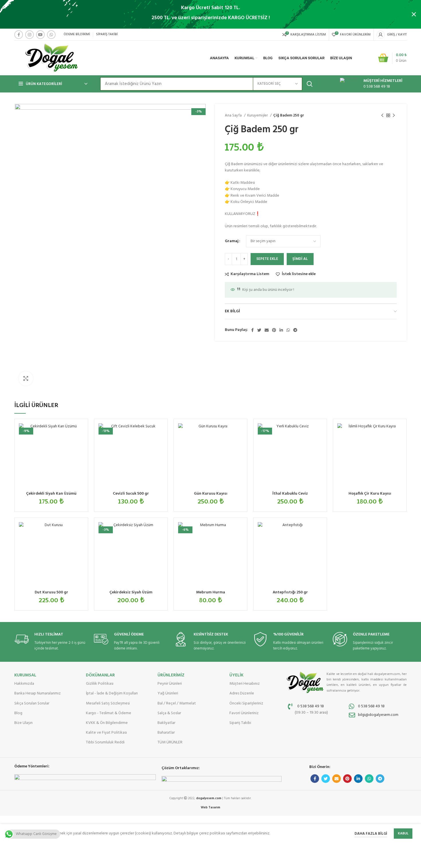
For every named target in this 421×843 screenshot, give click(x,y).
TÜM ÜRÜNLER (170, 742)
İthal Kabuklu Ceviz (290, 493)
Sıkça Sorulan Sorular (31, 703)
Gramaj (232, 241)
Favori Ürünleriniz (244, 713)
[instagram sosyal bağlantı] (29, 34)
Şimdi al (300, 259)
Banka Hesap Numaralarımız (37, 693)
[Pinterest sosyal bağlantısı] (274, 330)
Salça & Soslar (169, 713)
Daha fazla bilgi (371, 834)
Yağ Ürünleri (168, 693)
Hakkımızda (24, 683)
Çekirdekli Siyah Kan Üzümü (51, 493)
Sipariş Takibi (240, 723)
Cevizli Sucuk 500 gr (131, 493)
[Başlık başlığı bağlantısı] (202, 14)
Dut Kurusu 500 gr (51, 592)
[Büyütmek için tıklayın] (26, 378)
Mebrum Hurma (210, 592)
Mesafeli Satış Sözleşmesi (108, 703)
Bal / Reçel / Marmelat (177, 703)
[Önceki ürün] (382, 116)
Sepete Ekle (267, 259)
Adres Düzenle (241, 693)
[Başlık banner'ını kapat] (414, 14)
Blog (18, 713)
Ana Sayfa (234, 115)
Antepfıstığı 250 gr (290, 592)
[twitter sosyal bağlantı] (259, 330)
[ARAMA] (309, 83)
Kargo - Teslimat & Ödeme (108, 713)
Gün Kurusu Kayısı (210, 493)
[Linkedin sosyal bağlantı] (281, 330)
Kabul (403, 833)
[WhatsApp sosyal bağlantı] (51, 34)
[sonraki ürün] (394, 116)
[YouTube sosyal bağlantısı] (40, 34)
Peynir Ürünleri (170, 683)
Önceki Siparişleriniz (246, 703)
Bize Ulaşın (23, 723)
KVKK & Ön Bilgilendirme (107, 723)
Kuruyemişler (258, 115)
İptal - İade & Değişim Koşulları (112, 693)
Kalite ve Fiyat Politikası (106, 732)
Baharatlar (166, 732)
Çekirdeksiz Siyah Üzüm (130, 592)
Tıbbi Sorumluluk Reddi (105, 742)
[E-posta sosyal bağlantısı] (266, 330)
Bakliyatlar (166, 723)
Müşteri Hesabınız (244, 683)
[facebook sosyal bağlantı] (18, 34)
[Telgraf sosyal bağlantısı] (295, 330)
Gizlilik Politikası (99, 683)
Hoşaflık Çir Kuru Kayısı (370, 493)
